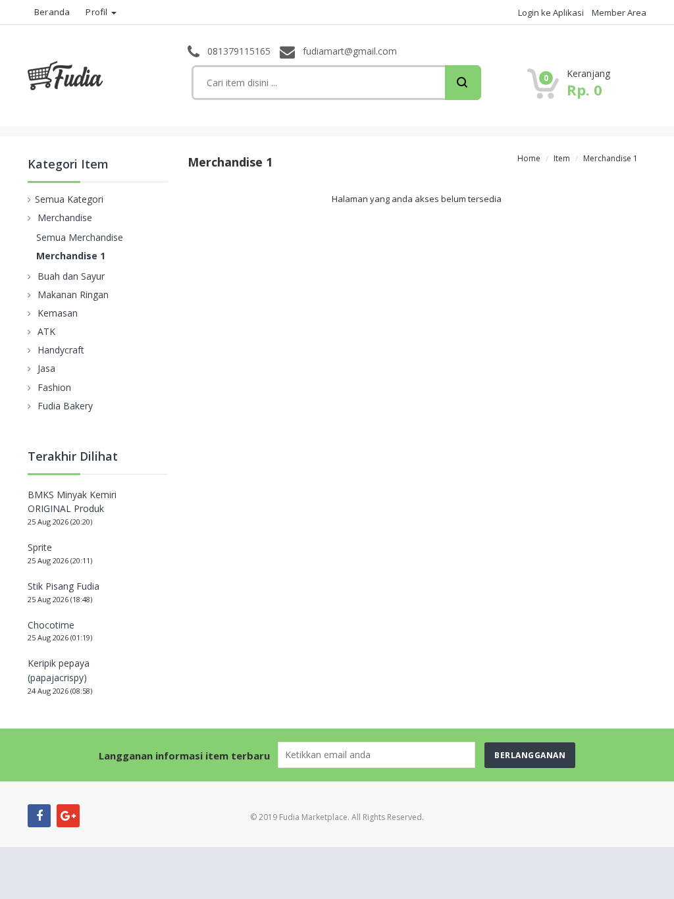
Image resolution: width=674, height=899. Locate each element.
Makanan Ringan (73, 294)
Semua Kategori (69, 199)
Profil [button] (97, 12)
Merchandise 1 (70, 255)
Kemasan (58, 313)
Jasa (46, 368)
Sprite (40, 547)
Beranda (52, 12)
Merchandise (65, 217)
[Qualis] (90, 74)
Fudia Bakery (65, 405)
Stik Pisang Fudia (63, 586)
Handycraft (61, 350)
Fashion (54, 387)
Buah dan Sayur (71, 276)
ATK (46, 331)
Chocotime (51, 625)
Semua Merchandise (79, 237)
